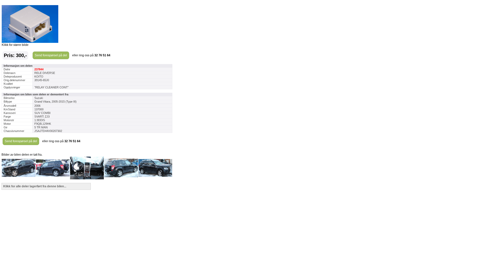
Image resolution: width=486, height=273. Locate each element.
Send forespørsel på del (51, 55)
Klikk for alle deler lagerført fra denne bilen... (34, 186)
